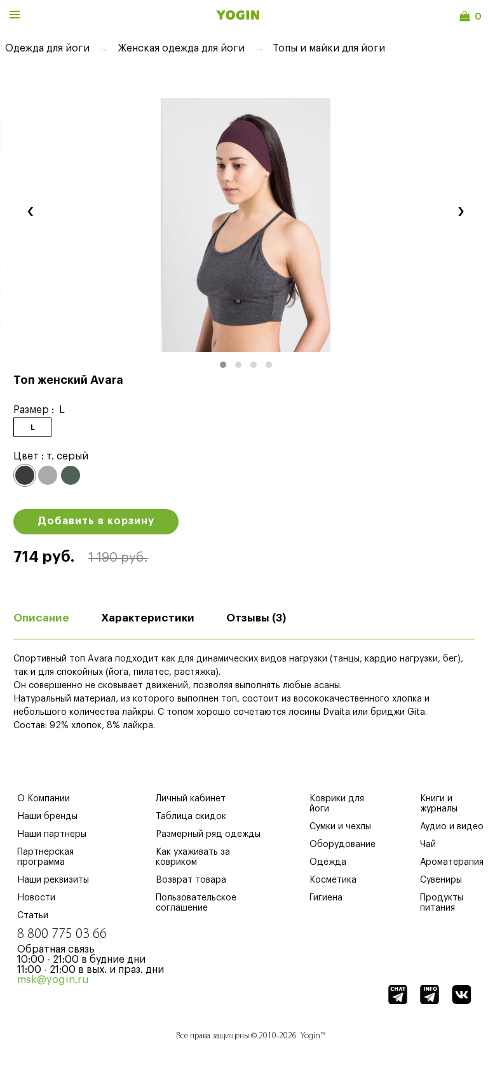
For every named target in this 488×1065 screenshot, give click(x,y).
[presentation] (30, 210)
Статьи (32, 915)
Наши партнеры (51, 834)
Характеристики (147, 618)
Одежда (327, 862)
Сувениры (441, 880)
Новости (36, 897)
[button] (223, 364)
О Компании (43, 798)
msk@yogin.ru (53, 980)
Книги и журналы (439, 803)
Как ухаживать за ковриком (193, 857)
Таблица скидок (191, 816)
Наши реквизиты (53, 880)
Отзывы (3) (256, 618)
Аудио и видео (452, 826)
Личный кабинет (191, 798)
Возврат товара (191, 880)
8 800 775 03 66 (62, 934)
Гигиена (325, 897)
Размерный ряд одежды (208, 834)
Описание (41, 618)
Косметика (332, 880)
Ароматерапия (452, 862)
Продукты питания (441, 902)
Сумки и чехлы (340, 826)
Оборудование (342, 844)
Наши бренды (47, 816)
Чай (428, 844)
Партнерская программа (45, 857)
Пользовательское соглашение (196, 902)
